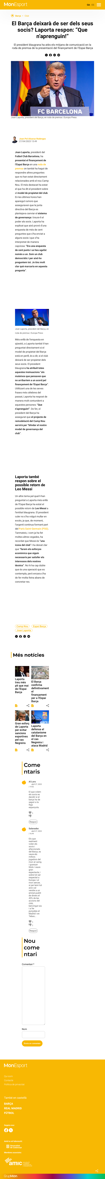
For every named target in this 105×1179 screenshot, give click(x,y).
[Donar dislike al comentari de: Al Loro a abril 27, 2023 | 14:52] (30, 816)
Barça (18, 16)
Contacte (8, 1080)
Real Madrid (13, 1108)
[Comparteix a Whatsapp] (54, 56)
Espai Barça (39, 626)
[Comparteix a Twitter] (46, 56)
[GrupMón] (52, 1176)
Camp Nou (22, 626)
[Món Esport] (13, 9)
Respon (33, 822)
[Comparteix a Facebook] (50, 56)
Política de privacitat (14, 1084)
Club (27, 16)
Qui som (8, 1076)
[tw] (11, 1131)
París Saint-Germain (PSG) (33, 528)
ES (93, 5)
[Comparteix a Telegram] (58, 56)
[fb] (6, 1131)
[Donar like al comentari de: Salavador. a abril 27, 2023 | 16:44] (30, 922)
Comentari (28, 964)
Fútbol (9, 1113)
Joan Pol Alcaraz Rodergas (32, 138)
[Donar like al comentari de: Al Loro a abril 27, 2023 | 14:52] (30, 813)
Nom (24, 1029)
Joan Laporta (24, 630)
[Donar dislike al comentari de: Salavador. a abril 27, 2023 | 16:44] (30, 925)
